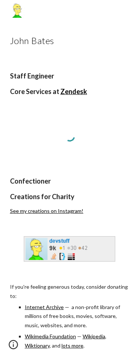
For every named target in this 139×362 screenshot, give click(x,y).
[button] (13, 347)
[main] (69, 40)
